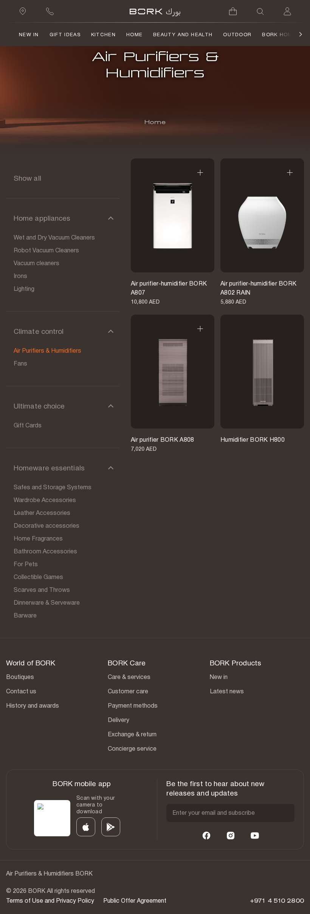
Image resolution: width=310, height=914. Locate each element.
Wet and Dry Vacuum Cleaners (54, 237)
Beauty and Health (182, 34)
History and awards (32, 705)
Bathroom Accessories (45, 551)
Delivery (118, 720)
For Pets (26, 564)
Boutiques (20, 677)
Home (134, 34)
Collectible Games (38, 577)
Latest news (227, 691)
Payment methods (133, 705)
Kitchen (103, 34)
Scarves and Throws (42, 590)
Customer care (128, 691)
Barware (25, 615)
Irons (20, 276)
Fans (20, 363)
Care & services (129, 677)
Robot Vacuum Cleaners (46, 250)
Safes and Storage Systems (52, 487)
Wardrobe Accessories (45, 500)
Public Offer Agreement (134, 900)
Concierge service (132, 748)
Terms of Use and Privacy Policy (50, 900)
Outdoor (237, 34)
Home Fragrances (38, 538)
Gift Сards (28, 425)
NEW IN (29, 34)
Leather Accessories (42, 513)
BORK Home (279, 34)
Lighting (24, 289)
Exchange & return (132, 734)
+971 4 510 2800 (277, 901)
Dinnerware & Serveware (47, 602)
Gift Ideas (65, 34)
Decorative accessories (46, 525)
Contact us (21, 691)
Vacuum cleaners (36, 263)
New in (219, 677)
